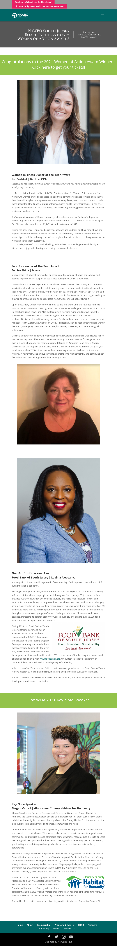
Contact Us (68, 928)
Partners (92, 924)
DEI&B (81, 924)
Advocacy (44, 928)
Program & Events (64, 924)
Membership (44, 924)
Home (20, 924)
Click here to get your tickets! (58, 67)
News (56, 928)
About (30, 924)
